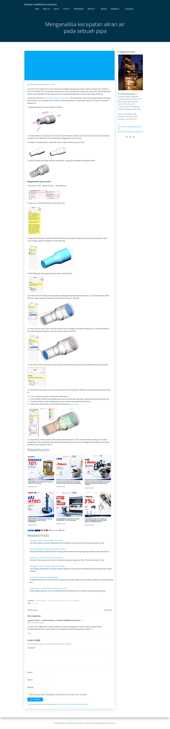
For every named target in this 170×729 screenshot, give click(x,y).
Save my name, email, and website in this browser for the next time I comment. (58, 695)
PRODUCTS (91, 9)
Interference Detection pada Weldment (44, 577)
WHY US (56, 9)
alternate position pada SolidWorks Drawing (46, 540)
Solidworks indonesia (36, 84)
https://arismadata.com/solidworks (130, 132)
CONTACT (66, 9)
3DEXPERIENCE (79, 9)
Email (30, 680)
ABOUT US (46, 9)
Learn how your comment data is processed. (72, 704)
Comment (31, 648)
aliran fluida (74, 404)
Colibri (113, 723)
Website (30, 687)
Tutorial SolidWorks (73, 600)
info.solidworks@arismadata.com (130, 127)
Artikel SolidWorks (41, 600)
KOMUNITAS (115, 9)
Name (30, 672)
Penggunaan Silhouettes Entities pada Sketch (46, 558)
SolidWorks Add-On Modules (57, 600)
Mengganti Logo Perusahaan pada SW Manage (47, 566)
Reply (29, 633)
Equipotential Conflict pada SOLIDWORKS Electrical (48, 588)
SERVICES (104, 9)
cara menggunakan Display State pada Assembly (48, 549)
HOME (37, 9)
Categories (129, 9)
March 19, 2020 (50, 84)
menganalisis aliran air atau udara (56, 98)
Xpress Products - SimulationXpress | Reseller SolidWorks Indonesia (54, 620)
